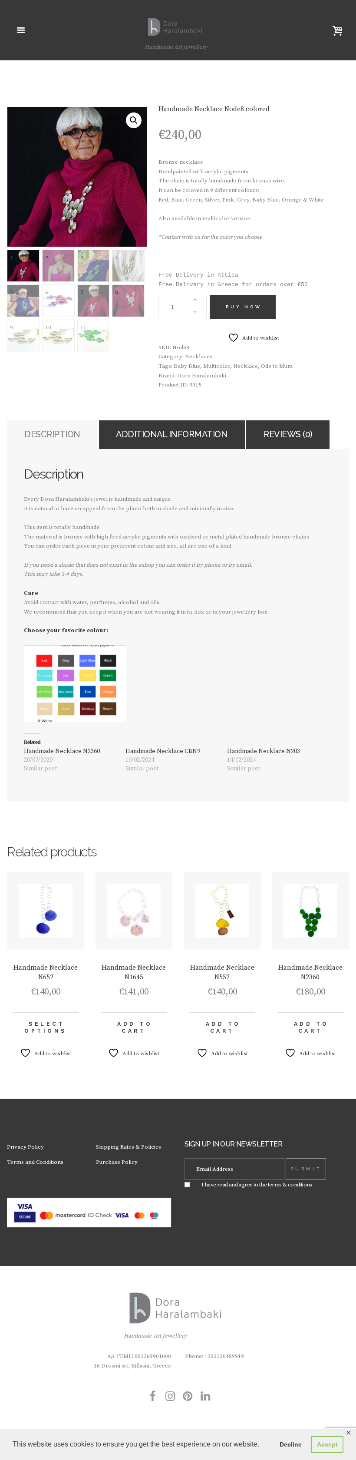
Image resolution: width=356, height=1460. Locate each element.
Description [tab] (52, 434)
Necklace (245, 366)
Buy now (244, 306)
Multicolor (216, 366)
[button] (134, 120)
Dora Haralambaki (201, 375)
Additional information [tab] (171, 434)
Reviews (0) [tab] (288, 434)
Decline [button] (291, 1444)
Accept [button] (327, 1444)
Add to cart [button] (134, 1027)
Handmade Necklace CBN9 (162, 751)
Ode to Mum (277, 366)
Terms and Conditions (35, 1162)
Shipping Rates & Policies (128, 1146)
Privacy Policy (25, 1146)
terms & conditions (290, 1184)
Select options (45, 1027)
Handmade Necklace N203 (263, 751)
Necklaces (198, 356)
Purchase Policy (117, 1162)
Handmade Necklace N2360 (62, 751)
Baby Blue (187, 366)
